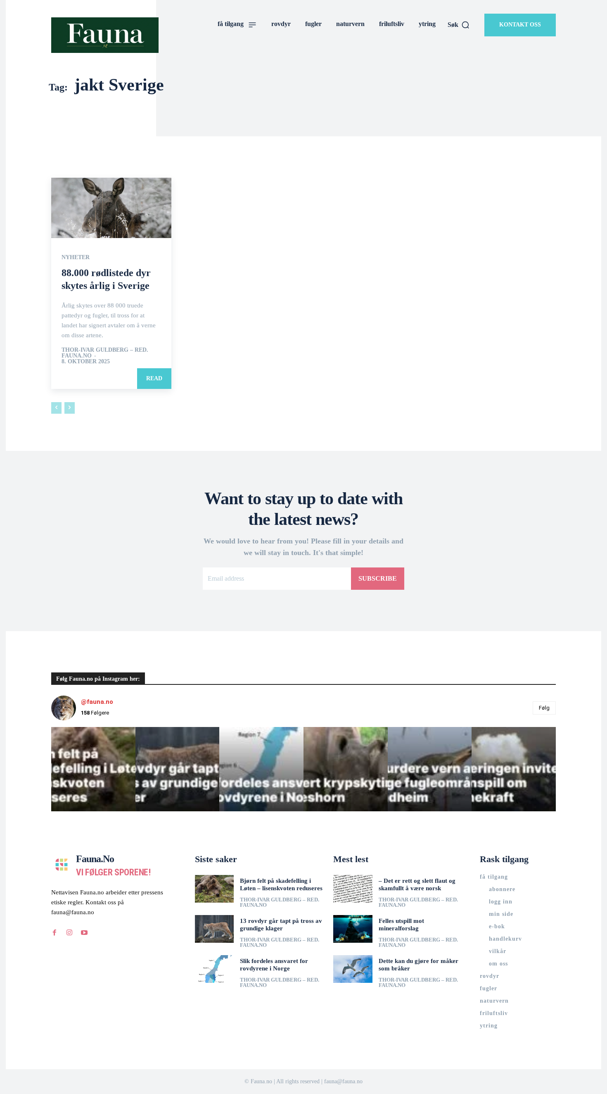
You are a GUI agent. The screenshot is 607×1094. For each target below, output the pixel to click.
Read (154, 378)
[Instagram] (69, 933)
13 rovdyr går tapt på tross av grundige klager (281, 925)
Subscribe (377, 578)
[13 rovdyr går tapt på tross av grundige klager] (214, 928)
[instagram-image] (93, 769)
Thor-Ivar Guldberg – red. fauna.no (105, 353)
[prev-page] (56, 408)
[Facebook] (54, 933)
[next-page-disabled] (69, 408)
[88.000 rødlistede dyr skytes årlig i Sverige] (111, 208)
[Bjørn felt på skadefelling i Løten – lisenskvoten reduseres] (214, 888)
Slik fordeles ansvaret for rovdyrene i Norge (274, 965)
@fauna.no (97, 701)
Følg (544, 708)
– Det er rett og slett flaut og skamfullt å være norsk (417, 884)
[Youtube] (84, 933)
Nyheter (76, 257)
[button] (459, 24)
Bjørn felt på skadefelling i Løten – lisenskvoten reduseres (281, 884)
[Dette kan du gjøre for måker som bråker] (352, 968)
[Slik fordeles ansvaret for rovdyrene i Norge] (214, 968)
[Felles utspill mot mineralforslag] (352, 928)
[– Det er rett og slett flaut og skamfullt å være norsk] (352, 888)
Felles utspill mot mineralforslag (401, 925)
